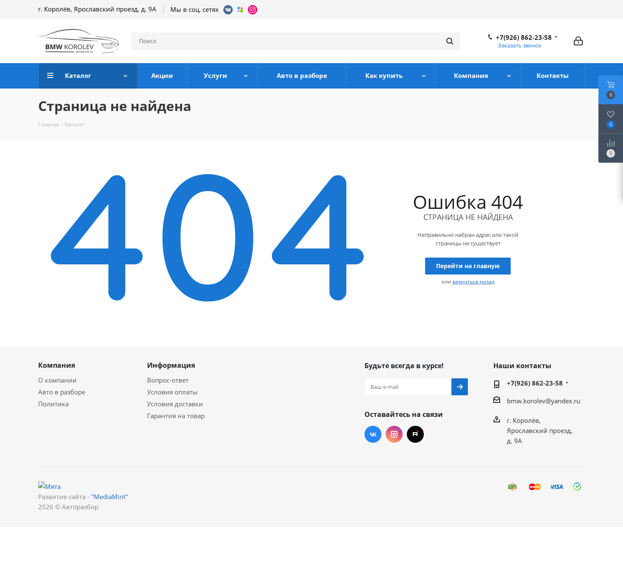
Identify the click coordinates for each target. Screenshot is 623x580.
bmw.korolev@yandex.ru (543, 401)
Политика (53, 404)
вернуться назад (474, 281)
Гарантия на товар (176, 415)
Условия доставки (175, 404)
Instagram (394, 434)
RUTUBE (415, 434)
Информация (171, 365)
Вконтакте (372, 434)
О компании (57, 380)
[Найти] (449, 41)
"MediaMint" (109, 496)
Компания (56, 365)
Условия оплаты (172, 392)
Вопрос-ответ (168, 380)
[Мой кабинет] (578, 41)
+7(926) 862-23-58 (524, 37)
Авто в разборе (61, 392)
